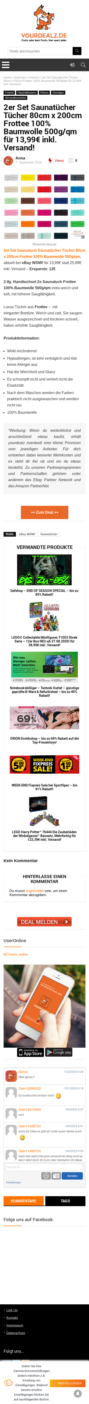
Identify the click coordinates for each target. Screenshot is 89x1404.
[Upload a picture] (56, 1176)
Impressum (14, 1325)
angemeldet (35, 891)
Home (7, 77)
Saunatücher (49, 534)
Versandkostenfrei (15, 97)
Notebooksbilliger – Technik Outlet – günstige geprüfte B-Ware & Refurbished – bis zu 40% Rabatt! (44, 691)
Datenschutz (15, 1333)
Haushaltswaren (27, 92)
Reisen (44, 92)
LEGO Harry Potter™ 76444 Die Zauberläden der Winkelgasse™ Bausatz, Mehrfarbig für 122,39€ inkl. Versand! (44, 835)
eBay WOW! (27, 534)
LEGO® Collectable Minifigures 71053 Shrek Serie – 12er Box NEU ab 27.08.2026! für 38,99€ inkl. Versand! (44, 641)
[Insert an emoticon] (46, 1176)
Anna (20, 158)
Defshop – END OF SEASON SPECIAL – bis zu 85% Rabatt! (44, 592)
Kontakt (12, 1318)
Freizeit (33, 77)
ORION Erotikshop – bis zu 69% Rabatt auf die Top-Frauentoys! (44, 740)
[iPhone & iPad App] (30, 1050)
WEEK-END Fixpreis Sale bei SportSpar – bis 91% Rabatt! (44, 787)
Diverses (20, 77)
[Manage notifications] (78, 1393)
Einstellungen (13, 1182)
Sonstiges (58, 92)
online (16, 954)
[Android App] (58, 1050)
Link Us (12, 1310)
